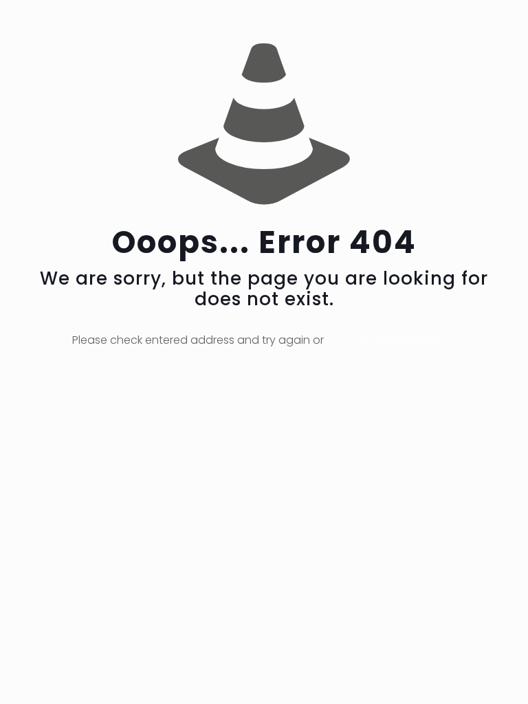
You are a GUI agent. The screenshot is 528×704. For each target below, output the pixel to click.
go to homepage (398, 340)
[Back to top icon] (462, 675)
